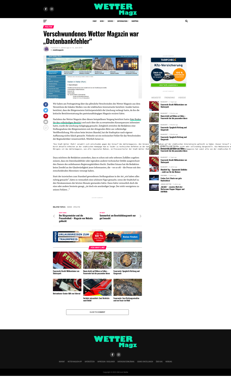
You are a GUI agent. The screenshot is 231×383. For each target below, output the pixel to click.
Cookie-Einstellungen (145, 361)
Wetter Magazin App (75, 361)
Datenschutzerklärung (126, 361)
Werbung (168, 361)
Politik (77, 207)
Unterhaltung (122, 21)
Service (110, 21)
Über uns (159, 361)
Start (95, 21)
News (102, 21)
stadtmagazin (58, 50)
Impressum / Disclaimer (106, 361)
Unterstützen (90, 361)
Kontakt (62, 361)
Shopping (135, 21)
